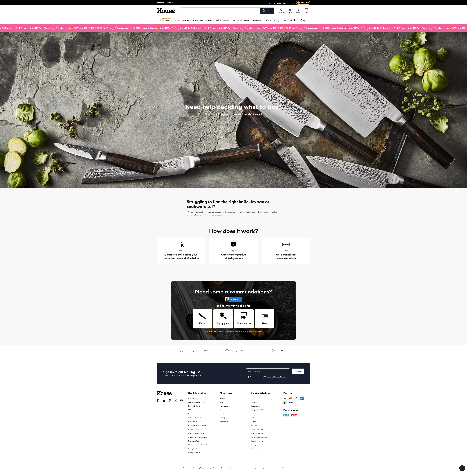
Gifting (302, 20)
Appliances (198, 20)
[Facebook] (158, 400)
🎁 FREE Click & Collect (284, 2)
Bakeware (257, 20)
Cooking (186, 20)
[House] (166, 10)
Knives (209, 20)
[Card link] (181, 250)
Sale (177, 20)
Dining (268, 20)
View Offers (303, 3)
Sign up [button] (298, 371)
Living (276, 20)
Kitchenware (243, 20)
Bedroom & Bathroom (225, 20)
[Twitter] (175, 400)
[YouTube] (181, 400)
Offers (168, 20)
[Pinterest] (170, 400)
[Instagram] (164, 400)
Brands (292, 20)
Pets (284, 20)
